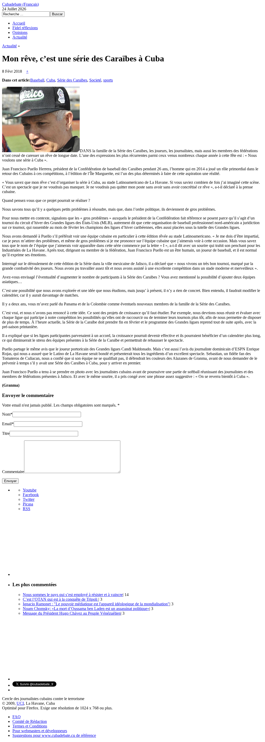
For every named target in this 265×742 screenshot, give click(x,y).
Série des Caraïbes (72, 80)
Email (7, 424)
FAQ (16, 717)
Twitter (28, 499)
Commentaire (13, 471)
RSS (26, 508)
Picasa (28, 504)
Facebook (31, 495)
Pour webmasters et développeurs (39, 731)
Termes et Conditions (29, 726)
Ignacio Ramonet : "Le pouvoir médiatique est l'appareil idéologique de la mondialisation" (96, 604)
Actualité (19, 37)
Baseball (37, 80)
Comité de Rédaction (29, 721)
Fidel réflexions (25, 28)
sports (108, 80)
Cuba (50, 80)
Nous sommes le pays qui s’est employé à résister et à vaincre (73, 594)
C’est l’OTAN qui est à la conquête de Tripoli (60, 599)
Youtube (29, 490)
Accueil (18, 23)
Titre (6, 433)
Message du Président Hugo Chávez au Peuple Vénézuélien (72, 613)
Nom (6, 414)
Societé (95, 80)
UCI (20, 703)
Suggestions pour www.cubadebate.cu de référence (54, 735)
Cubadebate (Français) (20, 4)
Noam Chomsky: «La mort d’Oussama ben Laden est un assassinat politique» (86, 608)
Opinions (19, 32)
